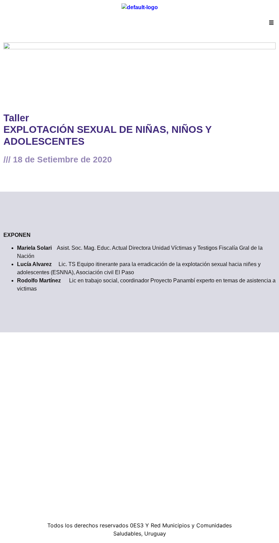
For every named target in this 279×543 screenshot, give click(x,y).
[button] (271, 23)
